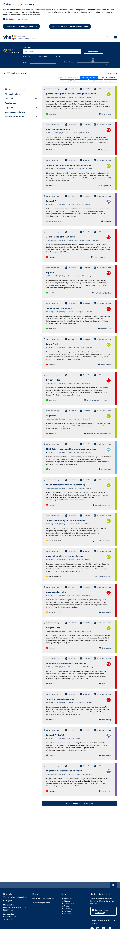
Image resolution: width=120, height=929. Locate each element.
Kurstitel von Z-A (81, 81)
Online (44, 56)
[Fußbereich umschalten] (113, 885)
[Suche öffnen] (107, 37)
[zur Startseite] (19, 37)
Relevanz (60, 77)
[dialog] (60, 16)
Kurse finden (93, 51)
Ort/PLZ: (26, 62)
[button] (79, 73)
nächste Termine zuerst (89, 77)
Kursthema (27, 47)
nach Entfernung (72, 77)
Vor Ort (27, 56)
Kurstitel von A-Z (67, 81)
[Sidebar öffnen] (115, 37)
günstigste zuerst (96, 81)
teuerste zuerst (110, 81)
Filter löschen (20, 89)
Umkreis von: (69, 62)
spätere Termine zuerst (107, 77)
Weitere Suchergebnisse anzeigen (79, 803)
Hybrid (60, 56)
